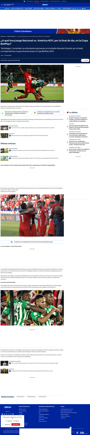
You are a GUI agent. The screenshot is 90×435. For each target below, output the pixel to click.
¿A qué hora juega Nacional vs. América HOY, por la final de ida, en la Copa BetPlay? (33, 36)
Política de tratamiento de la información (69, 412)
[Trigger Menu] (2, 5)
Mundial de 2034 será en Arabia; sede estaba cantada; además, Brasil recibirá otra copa (32, 370)
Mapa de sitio (41, 419)
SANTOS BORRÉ (28, 8)
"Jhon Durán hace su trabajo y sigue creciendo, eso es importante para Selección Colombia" (33, 127)
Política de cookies (64, 414)
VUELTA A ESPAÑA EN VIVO (17, 8)
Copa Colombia (20, 396)
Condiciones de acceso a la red (67, 409)
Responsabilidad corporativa (66, 410)
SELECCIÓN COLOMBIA (38, 8)
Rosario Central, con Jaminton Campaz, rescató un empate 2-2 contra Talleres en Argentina (78, 119)
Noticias (17, 420)
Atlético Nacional (31, 396)
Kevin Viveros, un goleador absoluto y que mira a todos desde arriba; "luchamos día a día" (79, 143)
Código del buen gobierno (44, 414)
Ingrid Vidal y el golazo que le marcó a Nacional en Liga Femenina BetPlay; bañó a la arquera (33, 150)
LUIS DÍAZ (59, 8)
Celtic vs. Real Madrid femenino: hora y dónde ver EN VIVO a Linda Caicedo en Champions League (34, 363)
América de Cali (42, 396)
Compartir (86, 60)
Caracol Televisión (22, 410)
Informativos (64, 1)
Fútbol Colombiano (11, 36)
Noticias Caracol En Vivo (55, 1)
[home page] (24, 1)
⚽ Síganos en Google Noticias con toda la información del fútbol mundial (33, 241)
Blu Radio (21, 412)
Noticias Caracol (22, 409)
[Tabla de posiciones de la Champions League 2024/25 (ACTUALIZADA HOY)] (4, 135)
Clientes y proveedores (43, 417)
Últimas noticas (30, 1)
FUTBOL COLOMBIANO (50, 8)
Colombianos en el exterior (15, 361)
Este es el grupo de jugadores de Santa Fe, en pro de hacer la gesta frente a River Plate (79, 127)
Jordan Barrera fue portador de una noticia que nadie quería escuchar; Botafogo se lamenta (78, 135)
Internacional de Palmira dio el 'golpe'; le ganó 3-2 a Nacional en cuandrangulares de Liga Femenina (34, 158)
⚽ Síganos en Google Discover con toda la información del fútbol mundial (48, 112)
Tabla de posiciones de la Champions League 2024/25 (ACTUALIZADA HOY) (29, 135)
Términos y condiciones (65, 416)
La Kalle (20, 414)
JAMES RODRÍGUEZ (67, 8)
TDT (39, 412)
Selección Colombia (13, 125)
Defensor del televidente (44, 410)
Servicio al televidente (43, 409)
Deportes (10, 420)
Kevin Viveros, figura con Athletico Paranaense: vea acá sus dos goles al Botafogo (79, 150)
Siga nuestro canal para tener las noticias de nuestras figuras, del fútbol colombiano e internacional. (16, 113)
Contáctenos (41, 416)
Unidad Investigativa (45, 1)
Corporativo (63, 417)
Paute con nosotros (42, 421)
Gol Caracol (36, 1)
